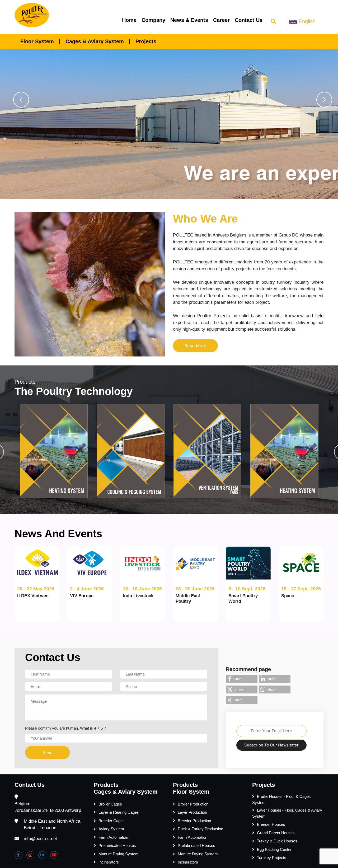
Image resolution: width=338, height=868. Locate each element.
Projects (145, 41)
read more (195, 345)
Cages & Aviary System (94, 41)
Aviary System (111, 829)
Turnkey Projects (271, 857)
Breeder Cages (111, 820)
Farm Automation (113, 837)
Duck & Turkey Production (200, 829)
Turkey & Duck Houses (277, 841)
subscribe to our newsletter (271, 745)
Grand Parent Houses (276, 833)
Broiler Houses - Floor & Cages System (281, 799)
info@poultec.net (40, 838)
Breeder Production (194, 820)
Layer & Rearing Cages (118, 812)
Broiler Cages (110, 804)
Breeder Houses (271, 824)
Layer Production (192, 812)
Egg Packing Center (274, 849)
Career (221, 20)
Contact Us (248, 20)
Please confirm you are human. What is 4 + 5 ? (65, 728)
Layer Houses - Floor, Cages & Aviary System (287, 813)
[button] (21, 100)
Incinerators (108, 862)
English (306, 21)
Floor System (37, 41)
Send (48, 752)
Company (153, 20)
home (129, 20)
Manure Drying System (118, 854)
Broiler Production (193, 804)
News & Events (189, 20)
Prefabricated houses (117, 845)
